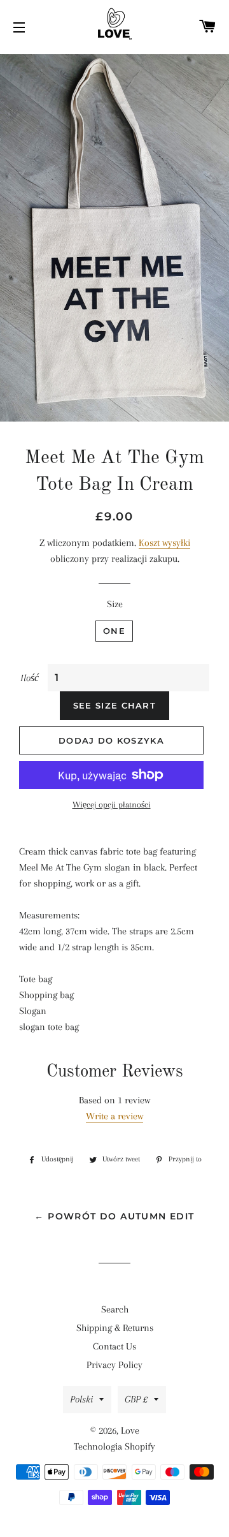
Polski (81, 1399)
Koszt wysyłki (164, 542)
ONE (114, 631)
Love (130, 1430)
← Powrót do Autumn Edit (114, 1216)
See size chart (114, 705)
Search (114, 1309)
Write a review (114, 1116)
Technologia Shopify (114, 1446)
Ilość (29, 678)
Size (115, 604)
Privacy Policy (114, 1365)
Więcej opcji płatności (112, 804)
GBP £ (136, 1399)
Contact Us (114, 1346)
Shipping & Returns (114, 1328)
